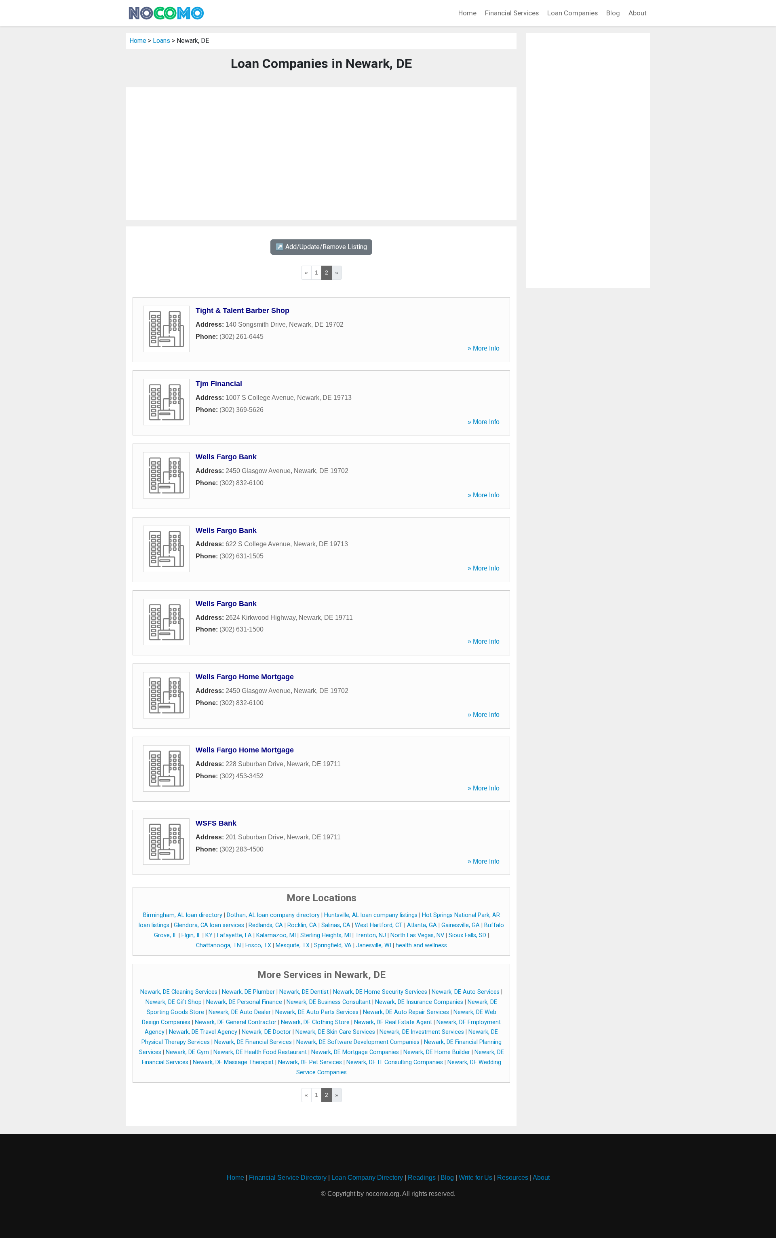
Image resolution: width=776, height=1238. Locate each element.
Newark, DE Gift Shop (174, 1002)
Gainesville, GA (460, 925)
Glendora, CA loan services (209, 925)
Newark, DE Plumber (248, 992)
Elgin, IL (191, 935)
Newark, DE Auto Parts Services (316, 1012)
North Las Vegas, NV (417, 935)
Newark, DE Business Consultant (329, 1002)
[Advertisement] (321, 153)
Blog (613, 13)
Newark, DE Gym (187, 1052)
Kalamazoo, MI (276, 935)
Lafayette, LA (234, 935)
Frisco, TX (258, 945)
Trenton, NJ (370, 935)
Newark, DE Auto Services (466, 992)
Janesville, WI (373, 945)
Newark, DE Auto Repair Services (406, 1012)
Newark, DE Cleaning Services (178, 992)
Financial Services (512, 13)
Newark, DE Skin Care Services (335, 1032)
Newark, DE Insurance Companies (419, 1002)
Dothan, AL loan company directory (273, 915)
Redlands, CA (266, 925)
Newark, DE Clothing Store (315, 1022)
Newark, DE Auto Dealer (240, 1012)
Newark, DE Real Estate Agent (393, 1022)
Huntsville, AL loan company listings (371, 915)
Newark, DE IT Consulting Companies (394, 1062)
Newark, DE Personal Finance (244, 1002)
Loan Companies (572, 13)
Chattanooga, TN (218, 945)
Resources (512, 1177)
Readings (422, 1177)
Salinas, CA (335, 925)
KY (209, 935)
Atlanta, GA (422, 925)
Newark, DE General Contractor (235, 1022)
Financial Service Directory (288, 1177)
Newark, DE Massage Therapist (233, 1062)
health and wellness (421, 945)
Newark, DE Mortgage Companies (355, 1052)
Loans (161, 40)
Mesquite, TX (293, 945)
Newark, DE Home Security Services (380, 992)
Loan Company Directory (367, 1177)
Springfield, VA (333, 945)
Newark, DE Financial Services (253, 1042)
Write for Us (475, 1177)
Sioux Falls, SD (467, 935)
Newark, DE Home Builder (436, 1052)
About (637, 13)
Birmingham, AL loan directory (182, 915)
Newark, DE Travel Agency (203, 1032)
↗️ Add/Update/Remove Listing (321, 247)
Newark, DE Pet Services (310, 1062)
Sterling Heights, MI (325, 935)
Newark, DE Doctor (266, 1032)
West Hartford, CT (379, 925)
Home (467, 13)
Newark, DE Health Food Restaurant (260, 1052)
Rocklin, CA (302, 925)
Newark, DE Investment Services (422, 1032)
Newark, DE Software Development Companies (358, 1042)
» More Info (484, 348)
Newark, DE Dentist (304, 992)
